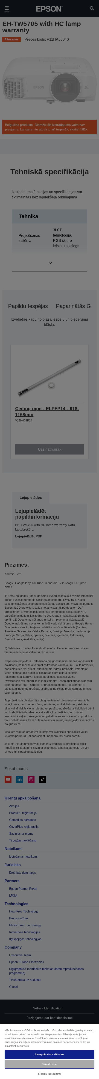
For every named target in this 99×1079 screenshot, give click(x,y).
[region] (49, 1051)
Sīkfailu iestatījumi (49, 1073)
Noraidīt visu (49, 1064)
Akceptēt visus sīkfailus (49, 1054)
